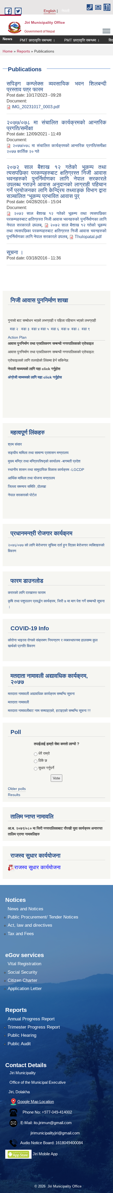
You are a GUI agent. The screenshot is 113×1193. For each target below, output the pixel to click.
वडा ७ (65, 329)
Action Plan (18, 337)
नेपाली (65, 11)
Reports (23, 51)
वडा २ (14, 329)
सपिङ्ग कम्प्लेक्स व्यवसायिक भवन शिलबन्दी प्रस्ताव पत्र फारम (56, 86)
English (50, 11)
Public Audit (19, 1043)
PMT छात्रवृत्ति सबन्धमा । (30, 40)
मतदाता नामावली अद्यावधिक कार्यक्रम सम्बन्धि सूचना (41, 694)
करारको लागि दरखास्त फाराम (26, 592)
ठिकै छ (42, 760)
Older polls (17, 789)
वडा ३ (25, 329)
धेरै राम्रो (44, 753)
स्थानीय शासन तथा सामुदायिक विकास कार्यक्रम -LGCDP (46, 469)
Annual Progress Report (31, 1018)
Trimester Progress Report (34, 1027)
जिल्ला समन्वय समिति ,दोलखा (27, 486)
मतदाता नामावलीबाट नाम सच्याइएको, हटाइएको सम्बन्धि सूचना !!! (49, 710)
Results (14, 795)
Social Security (22, 972)
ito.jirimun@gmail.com (53, 1122)
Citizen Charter (22, 980)
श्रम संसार (15, 444)
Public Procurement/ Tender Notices (43, 917)
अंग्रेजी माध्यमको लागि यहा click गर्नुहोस (35, 377)
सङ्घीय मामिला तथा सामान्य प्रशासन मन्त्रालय (38, 453)
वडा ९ (86, 329)
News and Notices (25, 908)
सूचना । (15, 252)
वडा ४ (36, 329)
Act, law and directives (30, 925)
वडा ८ (75, 329)
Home (8, 51)
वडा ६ (55, 329)
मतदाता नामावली (18, 702)
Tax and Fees (21, 933)
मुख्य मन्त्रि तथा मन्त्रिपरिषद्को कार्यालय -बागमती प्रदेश (45, 461)
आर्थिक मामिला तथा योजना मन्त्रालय (31, 478)
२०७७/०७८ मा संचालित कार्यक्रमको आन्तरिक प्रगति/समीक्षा (56, 125)
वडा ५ (45, 329)
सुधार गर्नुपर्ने (46, 768)
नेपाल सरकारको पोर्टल (22, 495)
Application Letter (25, 988)
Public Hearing (22, 1035)
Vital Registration (24, 963)
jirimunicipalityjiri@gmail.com (55, 1133)
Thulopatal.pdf (88, 236)
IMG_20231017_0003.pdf (35, 107)
